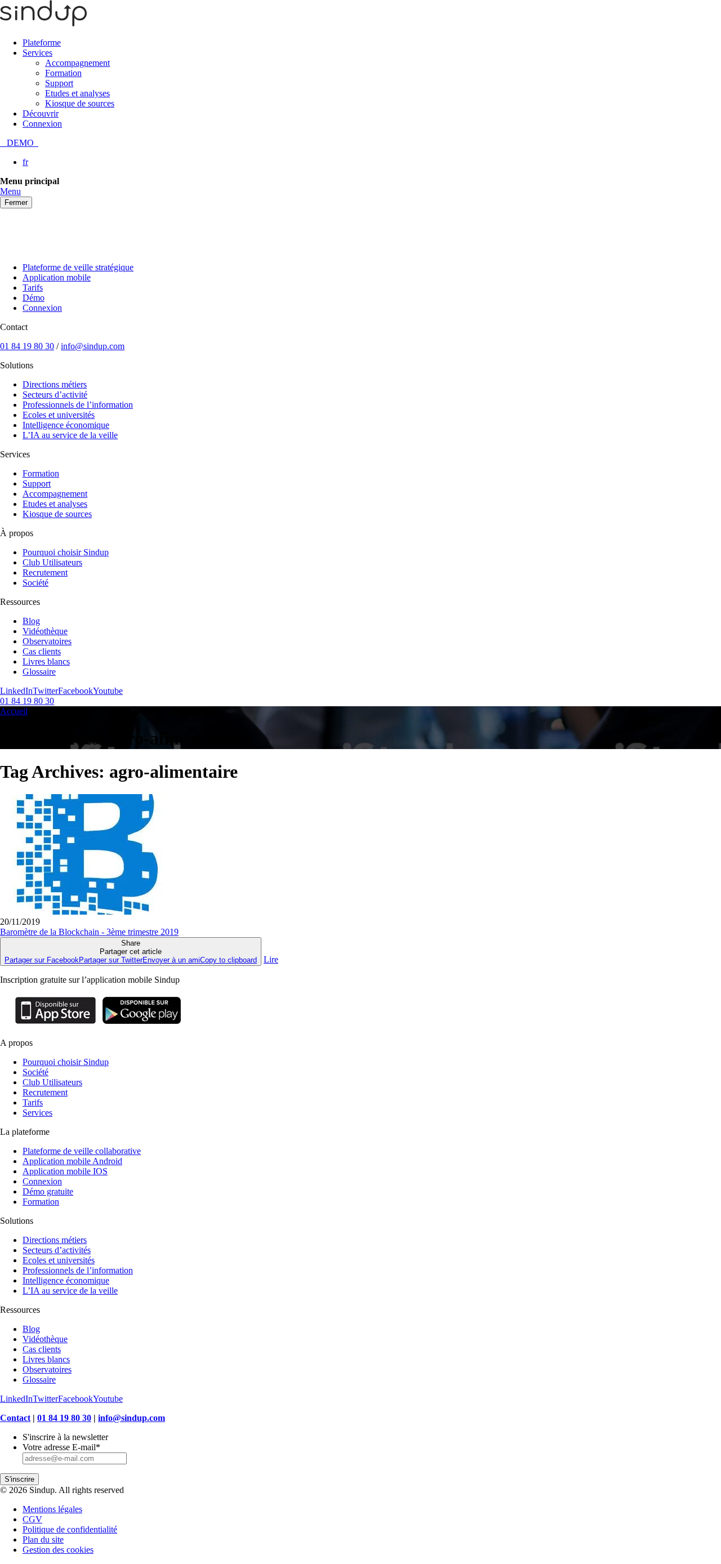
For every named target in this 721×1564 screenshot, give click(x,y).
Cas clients (42, 651)
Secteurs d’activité (55, 394)
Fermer (16, 202)
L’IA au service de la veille (70, 435)
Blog (31, 621)
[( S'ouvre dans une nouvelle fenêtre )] (55, 1023)
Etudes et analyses (77, 93)
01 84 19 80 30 (27, 346)
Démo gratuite (48, 1191)
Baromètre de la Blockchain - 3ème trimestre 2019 (89, 932)
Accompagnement (77, 63)
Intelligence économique (66, 425)
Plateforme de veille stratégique (78, 267)
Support (59, 83)
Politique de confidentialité (70, 1529)
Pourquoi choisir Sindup (66, 552)
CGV (32, 1519)
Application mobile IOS (65, 1171)
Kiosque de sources (79, 103)
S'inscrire (19, 1479)
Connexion (42, 123)
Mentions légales (52, 1509)
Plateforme (42, 42)
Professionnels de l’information (78, 404)
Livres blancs (46, 661)
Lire (271, 959)
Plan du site (43, 1539)
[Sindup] (43, 23)
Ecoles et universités (59, 415)
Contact (15, 1418)
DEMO (19, 143)
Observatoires (47, 641)
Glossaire (39, 671)
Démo (33, 297)
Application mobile (57, 277)
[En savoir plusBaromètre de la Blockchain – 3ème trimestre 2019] (83, 911)
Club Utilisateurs (52, 562)
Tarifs (33, 287)
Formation (63, 73)
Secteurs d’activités (57, 1250)
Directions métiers (55, 384)
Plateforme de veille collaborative (82, 1151)
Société (35, 582)
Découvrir (41, 113)
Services (37, 52)
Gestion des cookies (58, 1549)
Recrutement (45, 572)
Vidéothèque (45, 631)
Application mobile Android (72, 1161)
